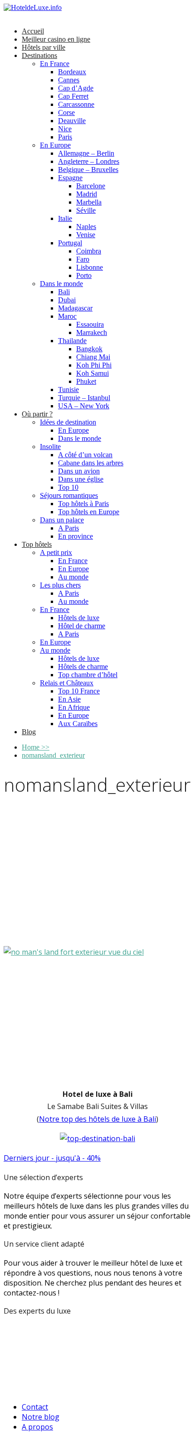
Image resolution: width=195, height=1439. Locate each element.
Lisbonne (89, 267)
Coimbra (88, 251)
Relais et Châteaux (66, 683)
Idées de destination (68, 422)
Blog (29, 732)
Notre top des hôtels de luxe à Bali (97, 1119)
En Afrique (74, 707)
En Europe (55, 145)
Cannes (68, 80)
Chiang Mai (93, 357)
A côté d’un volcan (85, 455)
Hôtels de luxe (78, 617)
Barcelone (90, 186)
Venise (85, 235)
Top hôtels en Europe (88, 512)
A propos (37, 1427)
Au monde (73, 577)
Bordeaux (72, 72)
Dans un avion (79, 471)
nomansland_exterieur (53, 755)
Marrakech (91, 332)
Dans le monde (61, 283)
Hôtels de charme (83, 666)
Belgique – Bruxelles (88, 169)
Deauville (72, 120)
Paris (65, 137)
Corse (66, 112)
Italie (65, 218)
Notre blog (40, 1417)
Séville (86, 210)
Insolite (50, 446)
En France (54, 63)
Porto (84, 275)
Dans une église (80, 479)
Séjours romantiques (69, 495)
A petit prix (56, 552)
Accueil (33, 31)
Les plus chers (60, 585)
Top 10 (68, 487)
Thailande (72, 340)
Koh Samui (92, 373)
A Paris (68, 528)
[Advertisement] (97, 873)
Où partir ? (37, 414)
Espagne (70, 178)
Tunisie (68, 389)
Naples (86, 226)
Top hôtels (37, 544)
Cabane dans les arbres (90, 463)
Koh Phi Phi (94, 365)
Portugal (70, 243)
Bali (64, 292)
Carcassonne (76, 104)
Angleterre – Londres (88, 161)
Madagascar (75, 308)
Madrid (86, 194)
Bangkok (89, 349)
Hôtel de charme (81, 626)
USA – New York (83, 406)
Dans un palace (62, 520)
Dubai (67, 300)
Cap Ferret (73, 96)
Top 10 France (79, 691)
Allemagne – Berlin (86, 153)
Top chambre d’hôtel (87, 675)
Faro (82, 259)
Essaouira (90, 324)
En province (75, 536)
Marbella (89, 202)
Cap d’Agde (75, 88)
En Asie (69, 699)
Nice (65, 129)
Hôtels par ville (43, 47)
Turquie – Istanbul (84, 398)
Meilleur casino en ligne (56, 39)
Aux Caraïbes (78, 723)
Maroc (67, 316)
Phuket (86, 381)
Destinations (39, 55)
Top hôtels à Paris (83, 503)
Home (35, 747)
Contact (35, 1407)
